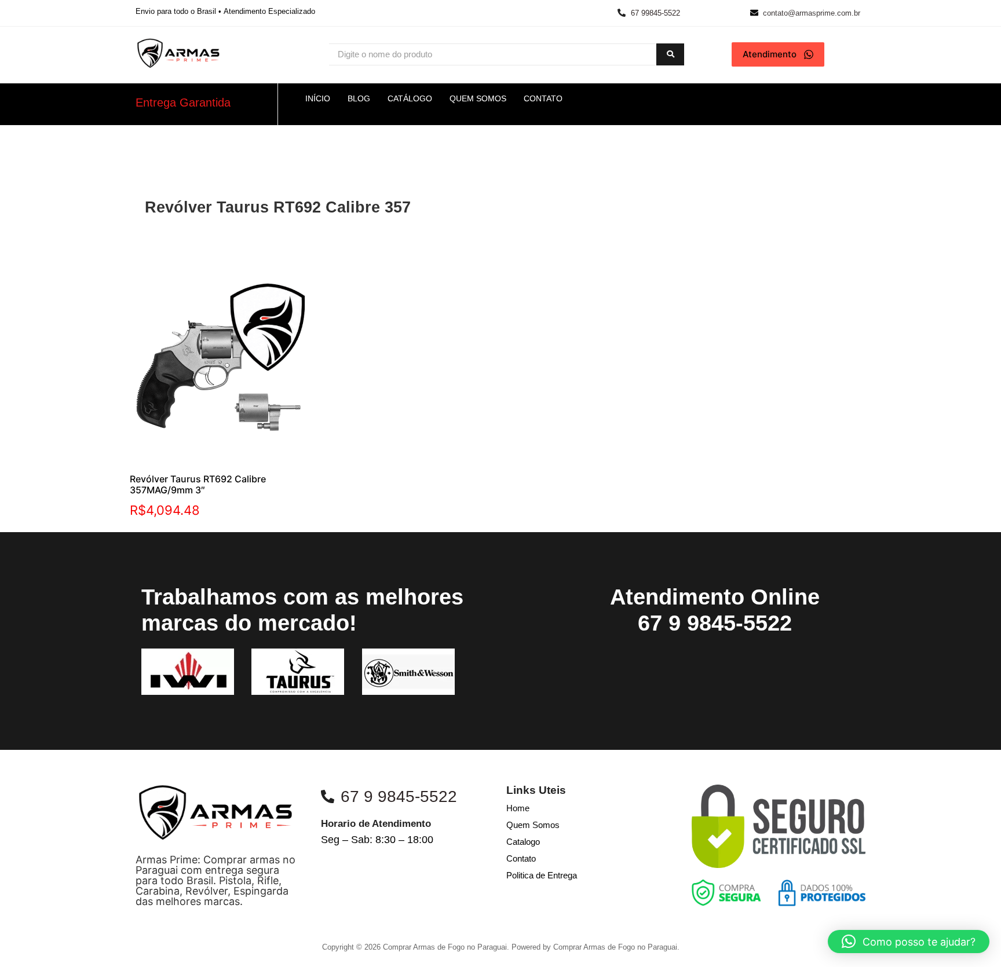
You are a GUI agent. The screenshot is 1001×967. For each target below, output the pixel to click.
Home (517, 808)
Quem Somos (533, 825)
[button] (908, 941)
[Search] (670, 54)
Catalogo (523, 842)
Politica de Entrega (541, 875)
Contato (521, 858)
